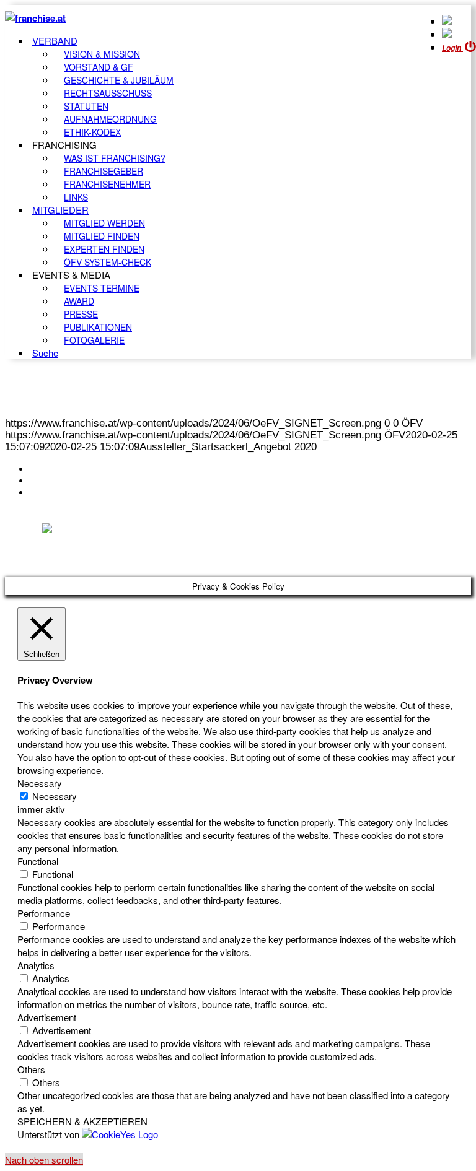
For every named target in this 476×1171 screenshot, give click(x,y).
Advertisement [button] (46, 1017)
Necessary (54, 796)
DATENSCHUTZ (67, 492)
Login (452, 48)
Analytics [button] (36, 965)
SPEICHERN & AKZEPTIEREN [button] (82, 1121)
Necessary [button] (39, 783)
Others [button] (31, 1069)
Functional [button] (37, 861)
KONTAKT (53, 468)
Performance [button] (43, 913)
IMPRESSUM (61, 480)
